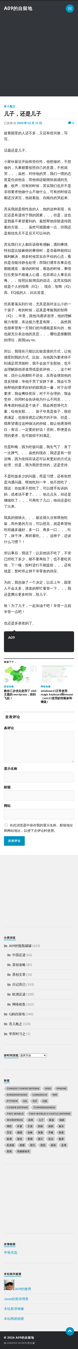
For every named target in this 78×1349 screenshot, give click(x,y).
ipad (48, 1088)
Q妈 (45, 1101)
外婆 (19, 1126)
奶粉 (40, 1126)
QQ (25, 1101)
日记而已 (19, 984)
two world (15, 1113)
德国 (19, 1132)
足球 (63, 1145)
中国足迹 (19, 955)
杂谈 (61, 1132)
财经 (53, 1145)
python (12, 1101)
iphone (62, 1088)
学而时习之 (17, 1034)
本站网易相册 (14, 1318)
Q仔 (35, 1101)
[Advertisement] (39, 57)
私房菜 (10, 1145)
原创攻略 (19, 965)
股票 (22, 1145)
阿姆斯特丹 (23, 1151)
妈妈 (50, 1126)
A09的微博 (22, 1289)
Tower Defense (17, 1107)
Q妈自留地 (17, 1014)
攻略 (30, 1132)
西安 (43, 1145)
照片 (40, 1138)
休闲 (30, 1120)
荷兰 (32, 1145)
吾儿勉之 (10, 106)
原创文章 (19, 974)
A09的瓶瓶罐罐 (20, 946)
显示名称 (10, 768)
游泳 (19, 1138)
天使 (30, 1126)
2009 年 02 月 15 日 (29, 123)
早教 (50, 1132)
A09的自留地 (18, 8)
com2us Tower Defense (23, 1088)
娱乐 (61, 1126)
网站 (7, 805)
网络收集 (19, 1004)
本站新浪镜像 (14, 1308)
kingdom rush (17, 1094)
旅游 (40, 1132)
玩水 (50, 1138)
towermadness (44, 1107)
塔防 (9, 1126)
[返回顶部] (70, 1331)
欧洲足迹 (19, 994)
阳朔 (9, 1151)
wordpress (15, 1120)
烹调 (30, 1138)
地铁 (61, 1120)
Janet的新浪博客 (16, 1299)
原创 (51, 1120)
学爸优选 (10, 1252)
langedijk (40, 1094)
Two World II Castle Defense (50, 1113)
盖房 (61, 1138)
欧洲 (9, 1138)
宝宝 (9, 1132)
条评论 (9, 728)
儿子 (41, 1120)
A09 (11, 637)
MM (55, 1094)
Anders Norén (17, 1343)
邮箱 (7, 787)
